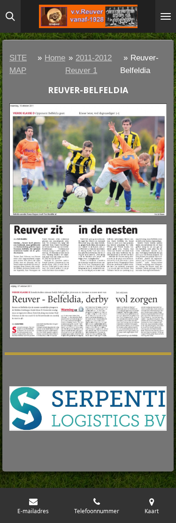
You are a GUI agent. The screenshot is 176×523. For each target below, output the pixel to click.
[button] (158, 377)
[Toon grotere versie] (88, 159)
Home (55, 57)
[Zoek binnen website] (10, 16)
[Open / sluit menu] (165, 16)
